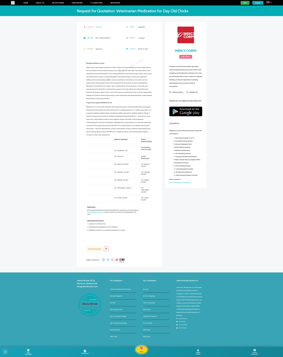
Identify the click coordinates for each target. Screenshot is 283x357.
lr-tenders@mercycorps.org (96, 212)
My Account (147, 309)
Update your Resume (150, 316)
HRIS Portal (113, 336)
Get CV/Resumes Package (118, 323)
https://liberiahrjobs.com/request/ (180, 182)
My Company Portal (116, 309)
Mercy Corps (186, 51)
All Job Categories (149, 296)
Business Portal (115, 330)
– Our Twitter (181, 321)
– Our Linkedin (182, 324)
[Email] (117, 260)
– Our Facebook (182, 318)
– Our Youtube (182, 328)
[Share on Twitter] (108, 260)
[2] (267, 3)
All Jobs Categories (116, 296)
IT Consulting (96, 3)
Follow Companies (149, 303)
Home (25, 3)
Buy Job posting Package (118, 316)
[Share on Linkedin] (112, 260)
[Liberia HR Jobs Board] (13, 3)
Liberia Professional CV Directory (120, 289)
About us (40, 3)
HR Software (58, 3)
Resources (115, 3)
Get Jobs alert (147, 323)
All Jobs (112, 303)
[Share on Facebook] (103, 260)
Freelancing (77, 3)
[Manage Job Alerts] (5, 352)
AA (271, 2)
